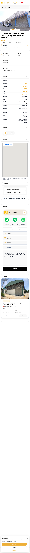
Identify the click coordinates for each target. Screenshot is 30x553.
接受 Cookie (14, 544)
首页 (2, 7)
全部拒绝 (14, 547)
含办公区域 (10, 133)
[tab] (13, 29)
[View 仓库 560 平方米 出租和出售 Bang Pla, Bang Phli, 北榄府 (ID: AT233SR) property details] (15, 288)
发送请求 (15, 268)
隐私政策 (14, 550)
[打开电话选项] (24, 212)
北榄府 (9, 7)
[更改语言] (23, 2)
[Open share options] (27, 45)
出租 (26, 83)
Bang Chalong (23, 94)
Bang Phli (24, 91)
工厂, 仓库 (25, 86)
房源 (5, 7)
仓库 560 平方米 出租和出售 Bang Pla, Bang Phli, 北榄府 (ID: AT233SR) (14, 303)
